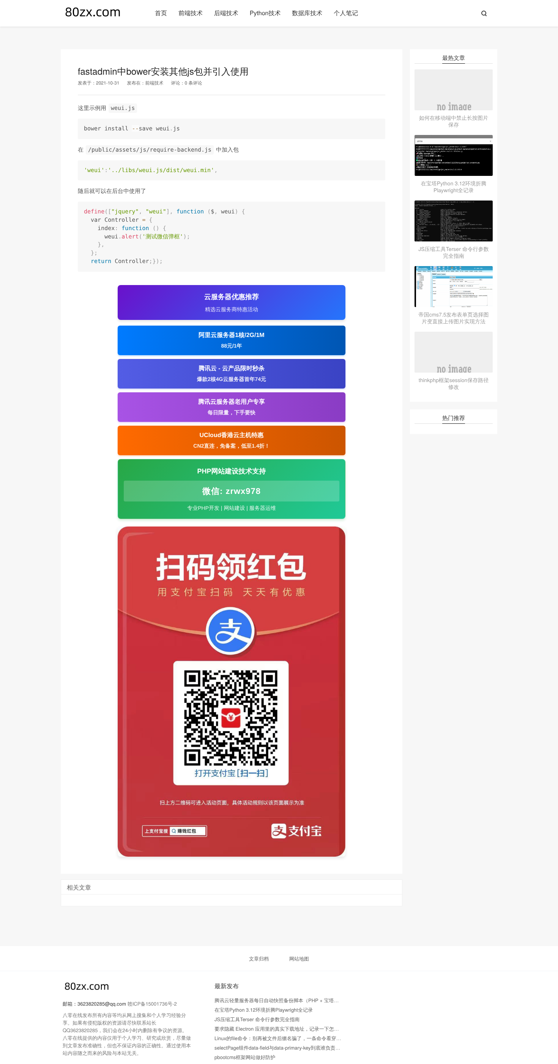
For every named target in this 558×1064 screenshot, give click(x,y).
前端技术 (190, 12)
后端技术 (226, 12)
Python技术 (265, 12)
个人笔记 (346, 12)
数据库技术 (307, 12)
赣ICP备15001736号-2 (152, 1003)
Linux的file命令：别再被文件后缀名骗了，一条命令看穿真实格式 (285, 1038)
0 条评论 (193, 83)
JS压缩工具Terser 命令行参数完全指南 (256, 1019)
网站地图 (299, 958)
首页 (161, 12)
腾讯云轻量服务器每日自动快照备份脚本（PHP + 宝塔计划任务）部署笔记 (296, 1000)
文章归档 (259, 958)
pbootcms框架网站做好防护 (244, 1057)
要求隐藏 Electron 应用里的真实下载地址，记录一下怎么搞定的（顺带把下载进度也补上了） (316, 1028)
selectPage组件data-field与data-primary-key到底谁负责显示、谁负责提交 (294, 1047)
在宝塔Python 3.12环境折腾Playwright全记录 (263, 1009)
